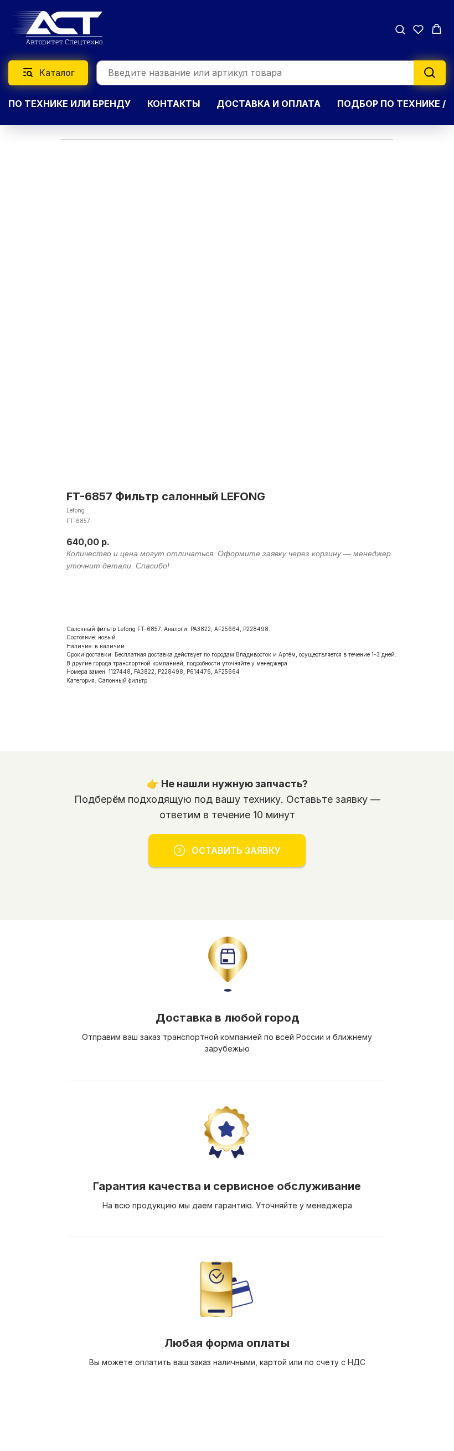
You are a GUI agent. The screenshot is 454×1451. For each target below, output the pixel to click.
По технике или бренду (69, 103)
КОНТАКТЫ (173, 103)
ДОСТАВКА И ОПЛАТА (268, 103)
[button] (400, 29)
